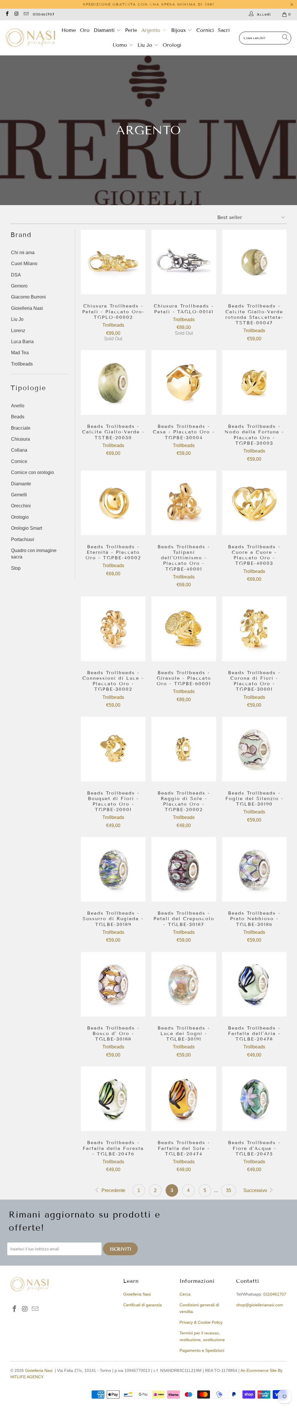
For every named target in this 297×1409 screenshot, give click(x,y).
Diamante (21, 483)
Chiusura (20, 439)
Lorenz (18, 330)
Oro (85, 30)
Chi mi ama (23, 252)
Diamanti (105, 30)
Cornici (205, 30)
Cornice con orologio (32, 472)
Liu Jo (145, 45)
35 (228, 1190)
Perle (131, 30)
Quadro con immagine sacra (34, 553)
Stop (16, 568)
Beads (17, 416)
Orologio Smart (26, 528)
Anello (17, 405)
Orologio (20, 517)
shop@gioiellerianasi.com (259, 1305)
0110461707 (44, 14)
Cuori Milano (24, 263)
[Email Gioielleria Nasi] (25, 14)
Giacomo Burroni (28, 296)
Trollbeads (22, 363)
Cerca (185, 1294)
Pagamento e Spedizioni (202, 1350)
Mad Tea (20, 352)
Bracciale (20, 428)
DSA (16, 274)
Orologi (172, 45)
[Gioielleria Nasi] (30, 38)
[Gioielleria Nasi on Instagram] (16, 14)
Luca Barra (22, 341)
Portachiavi (22, 539)
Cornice (19, 461)
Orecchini (21, 505)
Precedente (112, 1190)
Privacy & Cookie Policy (201, 1322)
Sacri (224, 30)
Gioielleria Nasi (27, 308)
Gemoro (19, 285)
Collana (19, 450)
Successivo (255, 1190)
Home (68, 30)
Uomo (121, 45)
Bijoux (179, 30)
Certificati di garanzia (142, 1305)
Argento (150, 30)
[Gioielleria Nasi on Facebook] (7, 14)
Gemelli (19, 494)
